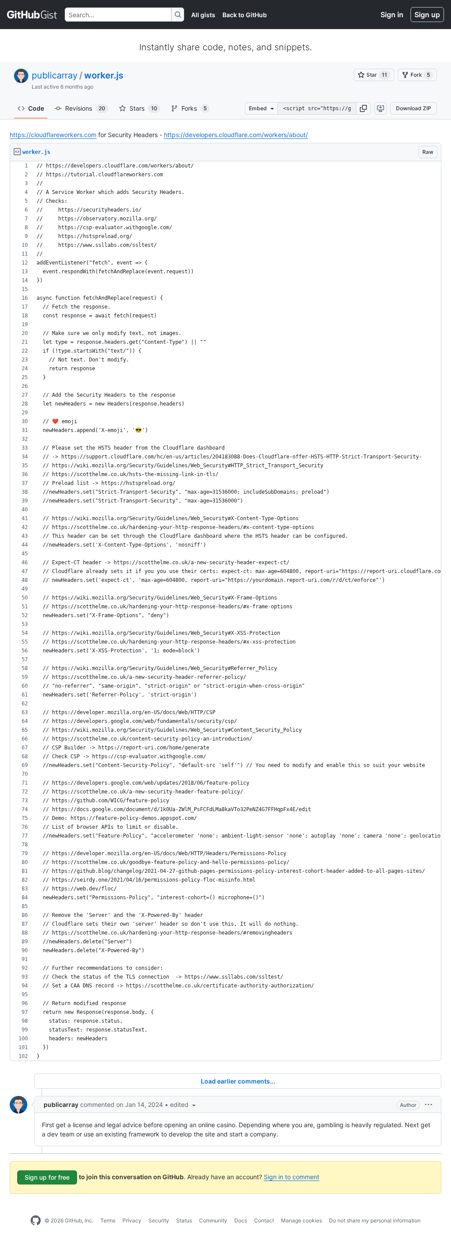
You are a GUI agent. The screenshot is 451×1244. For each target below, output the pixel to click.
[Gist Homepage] (32, 14)
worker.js (103, 75)
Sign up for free (47, 1177)
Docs (240, 1220)
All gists (203, 15)
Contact (264, 1220)
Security (158, 1220)
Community (213, 1220)
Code (36, 108)
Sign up (427, 14)
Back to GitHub (244, 15)
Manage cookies (301, 1220)
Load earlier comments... (238, 1081)
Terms (107, 1220)
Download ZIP (413, 108)
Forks (194, 108)
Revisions (85, 108)
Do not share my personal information (375, 1220)
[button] (363, 108)
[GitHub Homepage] (35, 1220)
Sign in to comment (291, 1177)
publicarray (55, 75)
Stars (143, 108)
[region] (225, 611)
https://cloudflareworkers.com (53, 134)
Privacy (131, 1220)
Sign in (392, 14)
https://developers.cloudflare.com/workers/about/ (236, 134)
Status (184, 1220)
